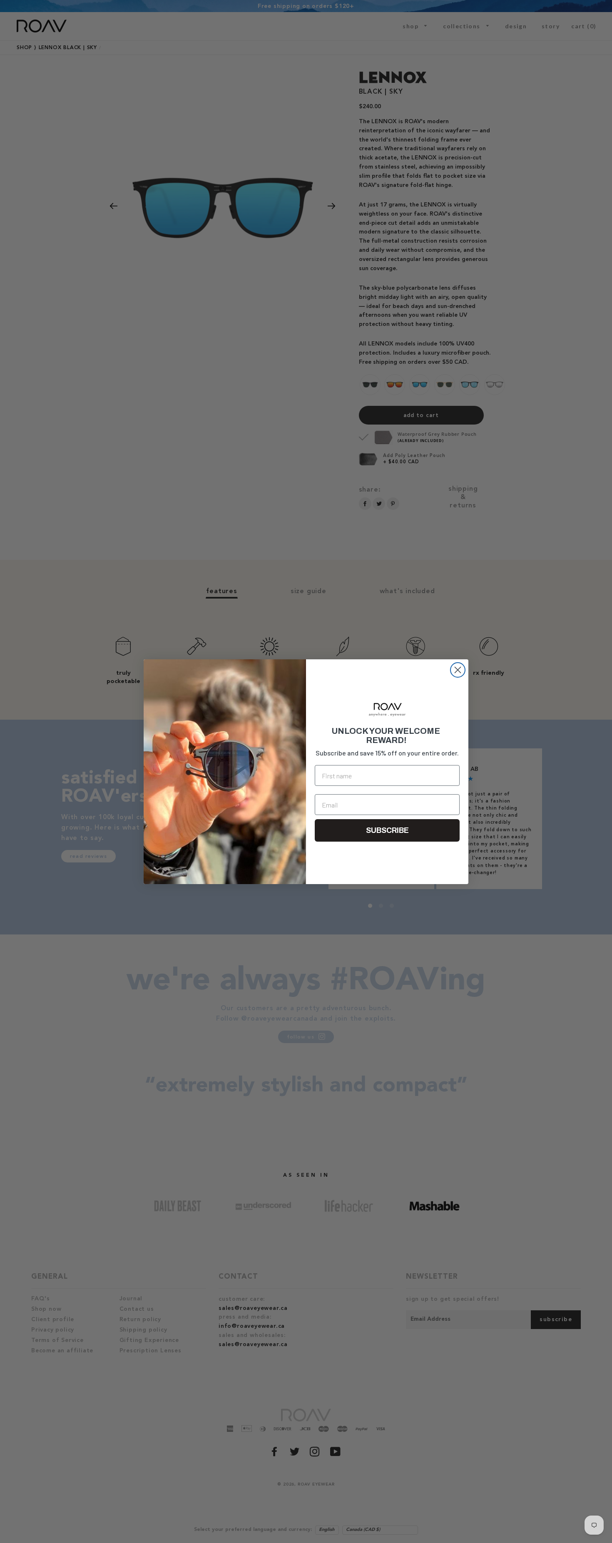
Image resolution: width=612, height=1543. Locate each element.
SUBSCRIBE (387, 830)
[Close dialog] (457, 670)
